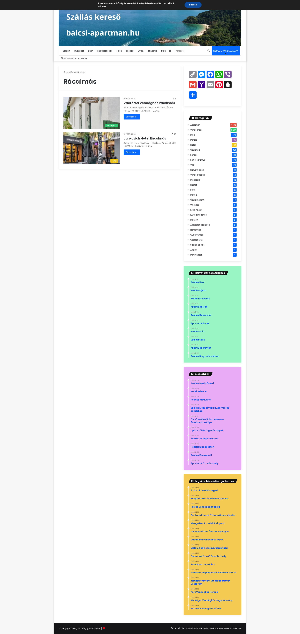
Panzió (193, 140)
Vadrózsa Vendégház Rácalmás (150, 103)
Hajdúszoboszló (104, 51)
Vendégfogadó (197, 175)
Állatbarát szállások (200, 225)
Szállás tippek (197, 245)
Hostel (193, 185)
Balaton (66, 51)
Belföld (193, 195)
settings (102, 6)
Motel (193, 190)
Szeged (129, 51)
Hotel (193, 145)
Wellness (194, 205)
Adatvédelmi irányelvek (197, 628)
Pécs (119, 51)
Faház (193, 155)
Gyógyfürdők (196, 235)
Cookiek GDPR (222, 628)
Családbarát (196, 240)
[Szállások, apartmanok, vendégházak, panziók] (150, 23)
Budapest (79, 51)
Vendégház (195, 130)
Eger (90, 51)
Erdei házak (196, 210)
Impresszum (235, 628)
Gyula (140, 51)
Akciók (193, 250)
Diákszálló (195, 180)
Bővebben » (132, 116)
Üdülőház (195, 150)
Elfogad (193, 4)
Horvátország (197, 170)
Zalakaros (152, 51)
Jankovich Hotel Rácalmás (145, 138)
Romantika (195, 230)
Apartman (195, 125)
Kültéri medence (198, 215)
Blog (163, 51)
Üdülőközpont (197, 200)
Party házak (196, 255)
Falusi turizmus (197, 160)
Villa (192, 165)
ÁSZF (212, 628)
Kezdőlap (70, 72)
